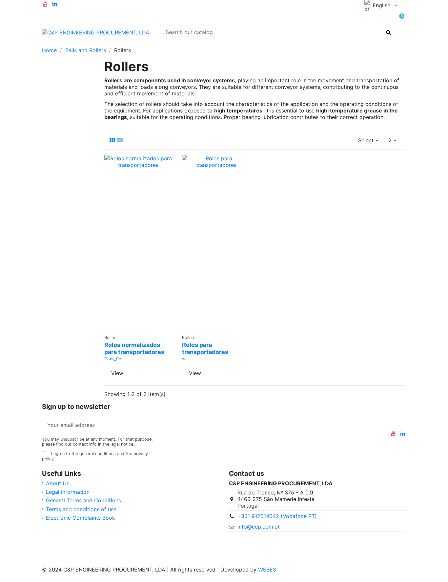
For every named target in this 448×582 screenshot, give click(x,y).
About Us (57, 483)
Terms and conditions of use (81, 509)
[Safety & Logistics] (103, 43)
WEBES (267, 569)
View (117, 373)
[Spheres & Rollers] (171, 43)
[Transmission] (58, 43)
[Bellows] (80, 43)
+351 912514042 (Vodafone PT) (277, 516)
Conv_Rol (113, 358)
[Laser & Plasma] (148, 43)
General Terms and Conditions (83, 500)
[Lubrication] (69, 43)
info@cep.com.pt (258, 526)
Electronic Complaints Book (80, 517)
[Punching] (114, 43)
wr (184, 358)
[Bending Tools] (91, 43)
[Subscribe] (149, 425)
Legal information (68, 492)
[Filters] (136, 43)
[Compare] (138, 312)
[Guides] (159, 43)
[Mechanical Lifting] (125, 43)
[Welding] (182, 43)
